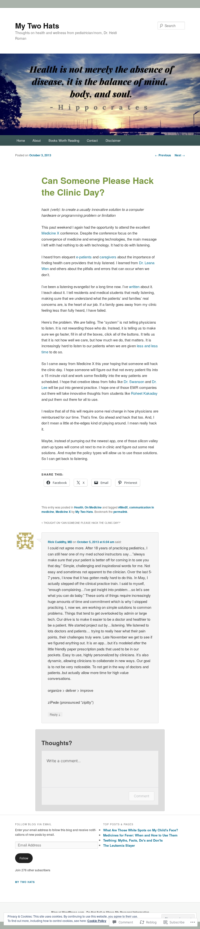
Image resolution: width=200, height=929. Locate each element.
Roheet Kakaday (144, 393)
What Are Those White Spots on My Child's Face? (140, 830)
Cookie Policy (96, 921)
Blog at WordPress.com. (68, 912)
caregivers (108, 256)
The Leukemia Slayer (119, 845)
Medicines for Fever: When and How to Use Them (140, 835)
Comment (141, 796)
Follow (24, 858)
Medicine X (50, 232)
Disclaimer (113, 140)
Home (21, 140)
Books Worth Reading (64, 140)
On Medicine (93, 507)
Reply (55, 714)
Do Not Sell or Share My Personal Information (117, 912)
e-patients (84, 256)
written (134, 286)
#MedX (123, 507)
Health (78, 507)
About (36, 140)
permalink (120, 511)
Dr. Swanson (134, 381)
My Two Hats (37, 25)
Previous (163, 155)
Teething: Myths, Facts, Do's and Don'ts (133, 840)
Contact (92, 140)
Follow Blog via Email (33, 824)
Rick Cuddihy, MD (60, 542)
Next (180, 155)
